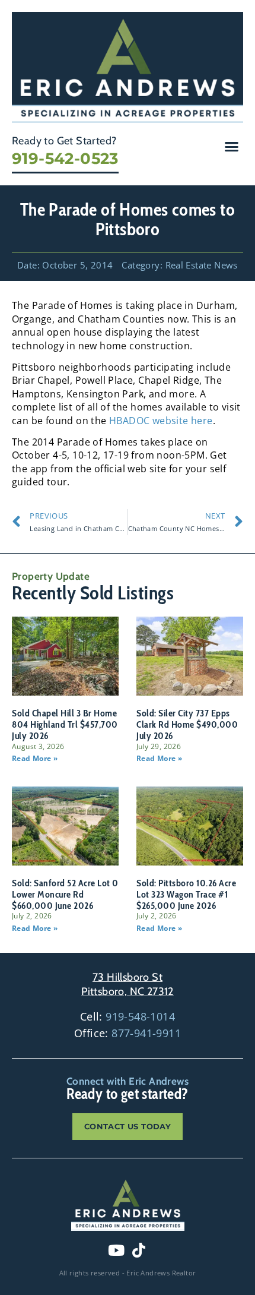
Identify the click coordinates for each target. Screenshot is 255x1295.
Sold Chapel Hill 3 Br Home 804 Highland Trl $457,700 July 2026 (65, 724)
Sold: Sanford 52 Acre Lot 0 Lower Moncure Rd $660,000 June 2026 (65, 894)
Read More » (35, 758)
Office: (127, 1033)
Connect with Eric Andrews (127, 1081)
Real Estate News (201, 265)
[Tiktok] (139, 1250)
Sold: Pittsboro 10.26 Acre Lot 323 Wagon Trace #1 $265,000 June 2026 (186, 894)
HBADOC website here (161, 420)
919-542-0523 (65, 158)
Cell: (127, 1016)
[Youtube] (116, 1250)
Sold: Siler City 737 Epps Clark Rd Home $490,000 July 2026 (187, 724)
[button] (232, 146)
